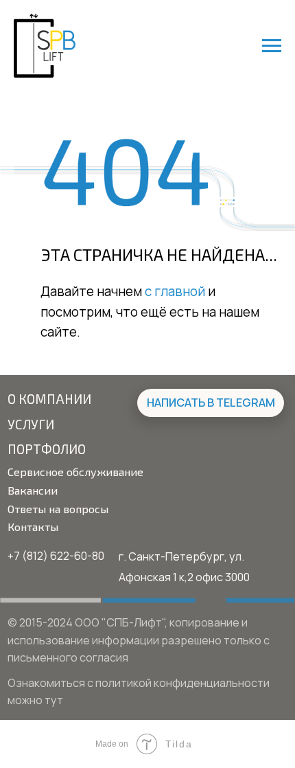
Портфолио (47, 449)
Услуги (31, 424)
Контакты (33, 526)
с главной (175, 291)
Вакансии (33, 490)
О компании (49, 399)
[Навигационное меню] (271, 46)
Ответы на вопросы (58, 508)
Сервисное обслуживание (75, 471)
